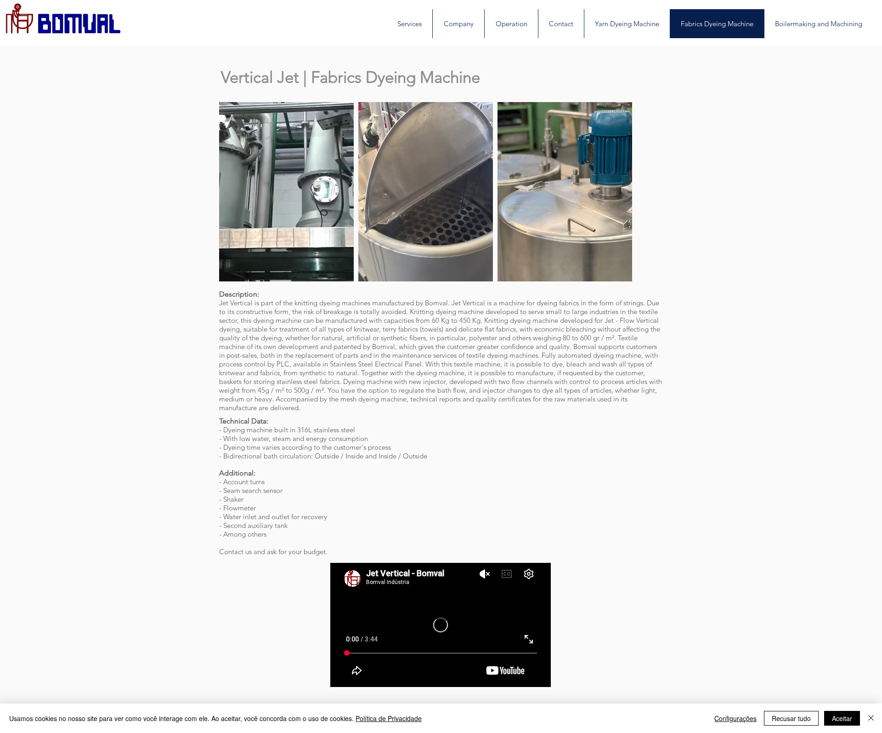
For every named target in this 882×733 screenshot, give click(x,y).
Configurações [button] (735, 718)
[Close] (870, 718)
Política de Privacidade (389, 718)
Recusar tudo (791, 718)
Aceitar (842, 718)
